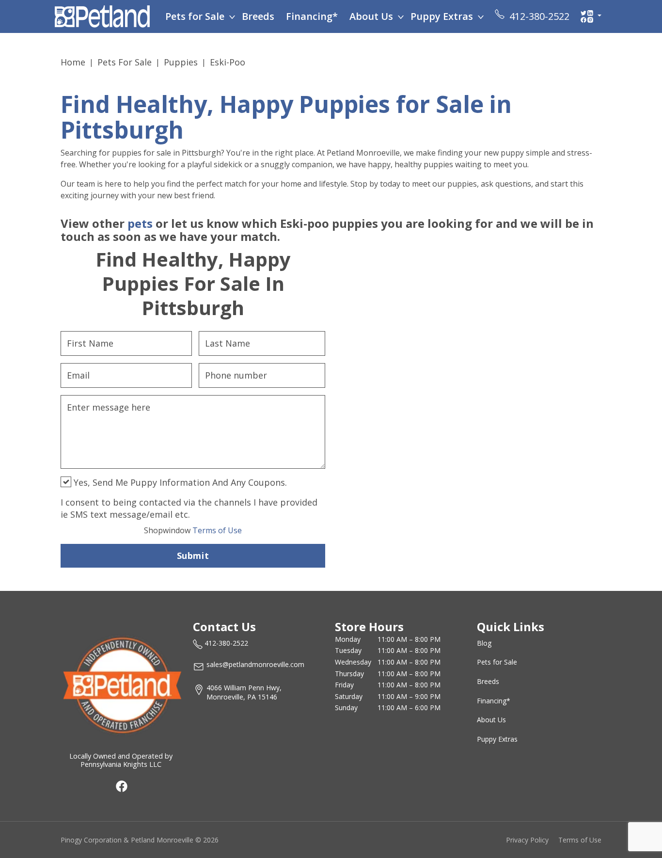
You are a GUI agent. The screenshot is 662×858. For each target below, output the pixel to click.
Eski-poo (227, 62)
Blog (484, 643)
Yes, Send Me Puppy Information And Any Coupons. (179, 482)
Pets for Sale (194, 16)
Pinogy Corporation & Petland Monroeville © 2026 (140, 839)
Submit (193, 555)
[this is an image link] (121, 684)
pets (140, 223)
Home (73, 62)
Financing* (312, 16)
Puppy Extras (441, 16)
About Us (371, 16)
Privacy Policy (527, 839)
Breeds (258, 16)
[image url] (102, 15)
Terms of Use (193, 530)
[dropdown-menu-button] (232, 16)
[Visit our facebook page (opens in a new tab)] (121, 785)
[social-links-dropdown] (590, 16)
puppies (181, 62)
